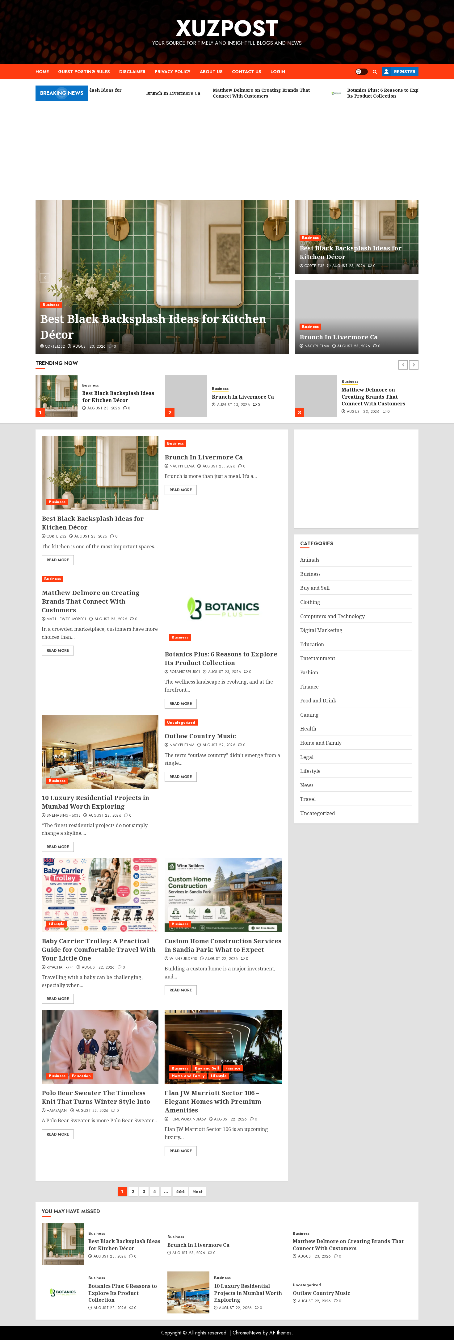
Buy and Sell (207, 1068)
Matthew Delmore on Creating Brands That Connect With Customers (243, 396)
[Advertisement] (227, 147)
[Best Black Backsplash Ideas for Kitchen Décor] (162, 277)
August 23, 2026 (89, 346)
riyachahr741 (60, 967)
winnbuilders (183, 959)
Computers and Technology (332, 616)
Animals (309, 559)
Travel (308, 799)
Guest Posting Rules (84, 72)
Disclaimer (132, 72)
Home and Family (188, 1076)
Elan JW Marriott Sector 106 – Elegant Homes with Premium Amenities (213, 1101)
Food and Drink (318, 700)
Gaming (309, 714)
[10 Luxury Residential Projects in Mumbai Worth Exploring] (100, 752)
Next (197, 1191)
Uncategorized (181, 722)
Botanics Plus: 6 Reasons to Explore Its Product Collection (376, 396)
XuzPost (227, 28)
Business (51, 305)
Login (278, 72)
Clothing (310, 602)
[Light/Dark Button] (361, 72)
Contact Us (246, 72)
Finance (233, 1068)
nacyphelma (317, 346)
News (306, 785)
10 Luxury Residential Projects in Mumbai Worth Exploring (95, 802)
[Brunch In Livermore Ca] (356, 317)
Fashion (309, 672)
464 (180, 1191)
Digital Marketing (321, 630)
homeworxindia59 (188, 1119)
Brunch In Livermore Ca (339, 337)
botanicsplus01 (185, 672)
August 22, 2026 (105, 815)
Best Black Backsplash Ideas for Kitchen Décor (153, 326)
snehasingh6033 (64, 815)
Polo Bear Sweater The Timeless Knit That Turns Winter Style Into (96, 1097)
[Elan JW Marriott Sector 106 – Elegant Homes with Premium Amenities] (223, 1047)
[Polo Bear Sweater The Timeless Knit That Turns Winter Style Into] (100, 1047)
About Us (211, 72)
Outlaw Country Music (200, 736)
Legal (306, 757)
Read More (58, 560)
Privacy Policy (173, 72)
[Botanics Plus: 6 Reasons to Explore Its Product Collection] (316, 396)
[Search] (375, 72)
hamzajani (57, 1110)
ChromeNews (247, 1332)
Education (81, 1076)
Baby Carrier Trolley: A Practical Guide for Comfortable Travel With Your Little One (99, 949)
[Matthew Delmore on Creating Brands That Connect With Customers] (186, 396)
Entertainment (317, 658)
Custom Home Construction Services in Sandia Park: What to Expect (223, 945)
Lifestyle (57, 924)
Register (404, 72)
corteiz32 (55, 346)
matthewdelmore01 (66, 619)
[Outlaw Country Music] (223, 722)
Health (308, 728)
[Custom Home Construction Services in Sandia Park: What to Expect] (223, 895)
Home (42, 72)
